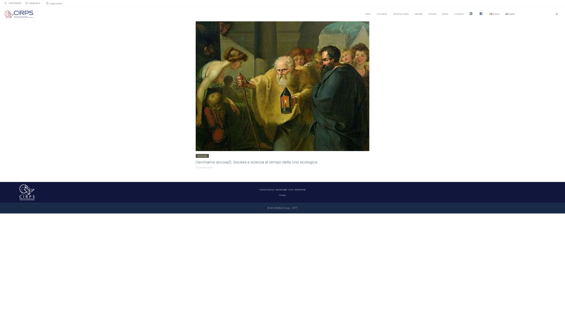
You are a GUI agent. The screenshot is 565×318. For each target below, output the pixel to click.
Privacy (282, 195)
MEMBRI (419, 14)
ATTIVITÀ (432, 14)
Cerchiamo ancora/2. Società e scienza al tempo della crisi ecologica (256, 162)
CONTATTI (459, 14)
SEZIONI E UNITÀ (401, 14)
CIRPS (368, 14)
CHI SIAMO (382, 14)
